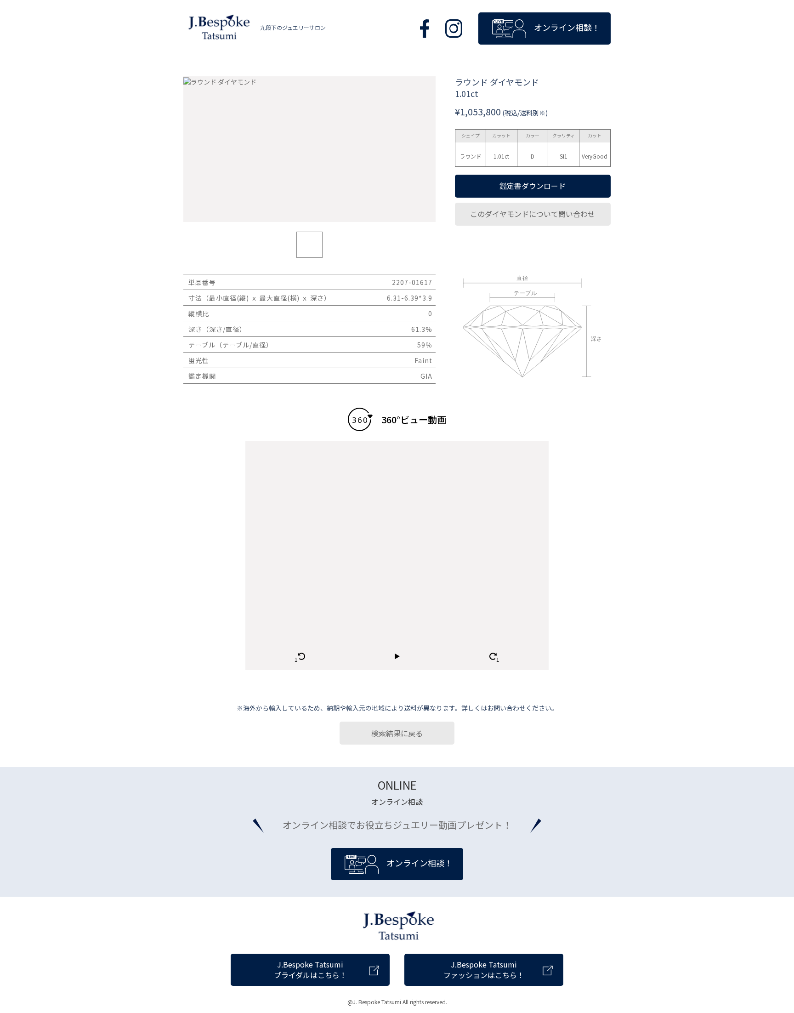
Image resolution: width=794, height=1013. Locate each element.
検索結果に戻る (397, 733)
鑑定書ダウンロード (532, 185)
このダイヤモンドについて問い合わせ (532, 213)
